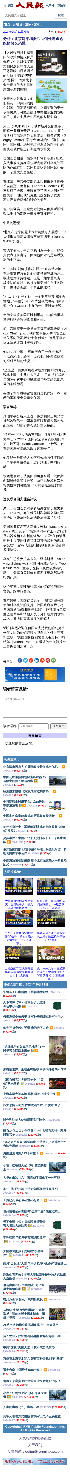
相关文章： (12, 759)
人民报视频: (12, 872)
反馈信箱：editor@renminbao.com (35, 1451)
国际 (28, 24)
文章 (37, 24)
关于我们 (35, 1445)
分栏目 (17, 24)
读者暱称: (10, 726)
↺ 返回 (9, 5)
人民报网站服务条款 (35, 1438)
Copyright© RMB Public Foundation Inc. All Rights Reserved (35, 1428)
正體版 (61, 5)
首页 (7, 24)
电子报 (50, 5)
